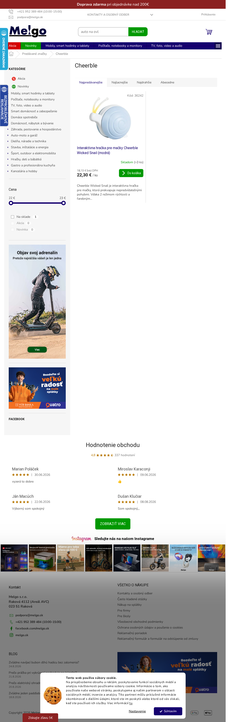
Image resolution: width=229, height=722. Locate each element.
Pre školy (123, 616)
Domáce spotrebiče (24, 117)
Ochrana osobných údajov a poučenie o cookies (150, 627)
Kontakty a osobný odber (108, 15)
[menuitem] (12, 45)
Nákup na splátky (129, 605)
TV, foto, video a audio (26, 105)
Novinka (25, 229)
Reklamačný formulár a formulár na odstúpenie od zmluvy (157, 639)
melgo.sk (21, 635)
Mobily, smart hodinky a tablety (33, 93)
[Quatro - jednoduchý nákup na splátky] (37, 388)
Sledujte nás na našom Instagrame (124, 538)
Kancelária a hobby (24, 171)
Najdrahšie (144, 82)
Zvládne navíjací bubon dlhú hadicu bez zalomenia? (44, 662)
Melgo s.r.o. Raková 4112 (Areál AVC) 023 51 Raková (29, 601)
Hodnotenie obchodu (113, 445)
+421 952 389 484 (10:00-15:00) (38, 622)
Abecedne (167, 82)
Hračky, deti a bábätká (26, 159)
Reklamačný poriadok (132, 633)
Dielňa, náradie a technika (28, 141)
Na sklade (26, 217)
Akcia (21, 78)
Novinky (23, 86)
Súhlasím (170, 711)
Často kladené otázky (132, 599)
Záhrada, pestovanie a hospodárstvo (36, 129)
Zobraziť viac (113, 524)
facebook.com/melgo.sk (32, 628)
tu (130, 703)
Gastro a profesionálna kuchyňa (33, 165)
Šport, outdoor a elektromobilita (33, 153)
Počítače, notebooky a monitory (33, 99)
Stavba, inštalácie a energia (29, 147)
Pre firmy (123, 610)
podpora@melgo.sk (29, 615)
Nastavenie (137, 711)
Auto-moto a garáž (24, 135)
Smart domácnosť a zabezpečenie (34, 111)
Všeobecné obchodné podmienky (140, 622)
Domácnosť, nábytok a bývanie (32, 123)
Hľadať (138, 32)
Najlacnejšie (120, 82)
